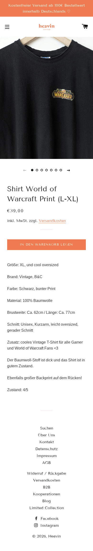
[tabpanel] (46, 97)
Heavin (54, 536)
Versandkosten (52, 220)
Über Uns (46, 435)
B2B (46, 487)
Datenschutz (46, 449)
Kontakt (46, 442)
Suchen (46, 428)
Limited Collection (46, 508)
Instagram (49, 525)
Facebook (49, 518)
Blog (46, 501)
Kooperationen (46, 494)
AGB (46, 462)
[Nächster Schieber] (68, 170)
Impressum (46, 455)
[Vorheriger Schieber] (24, 170)
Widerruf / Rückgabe (46, 473)
